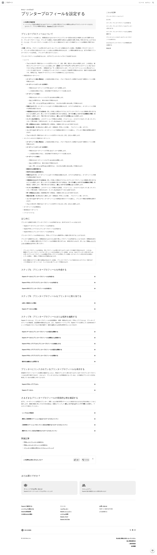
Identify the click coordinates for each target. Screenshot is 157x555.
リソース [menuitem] (141, 2)
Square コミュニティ (66, 511)
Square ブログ (64, 516)
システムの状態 (64, 514)
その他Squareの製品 (26, 514)
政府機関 (133, 546)
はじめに (108, 19)
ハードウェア (30, 9)
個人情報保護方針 (131, 541)
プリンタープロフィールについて (114, 16)
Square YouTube (65, 519)
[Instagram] (135, 530)
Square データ (51, 26)
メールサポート (103, 511)
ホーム (23, 9)
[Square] (3, 3)
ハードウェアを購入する (27, 509)
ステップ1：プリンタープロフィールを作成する (118, 22)
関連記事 (108, 48)
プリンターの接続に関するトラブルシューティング (39, 448)
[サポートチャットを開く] (152, 550)
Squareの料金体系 (26, 511)
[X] (130, 530)
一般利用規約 (132, 543)
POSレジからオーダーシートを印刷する (35, 445)
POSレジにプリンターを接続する (34, 442)
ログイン (147, 2)
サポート (9, 2)
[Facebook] (132, 530)
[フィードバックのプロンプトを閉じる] (93, 459)
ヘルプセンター (64, 509)
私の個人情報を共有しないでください (126, 538)
